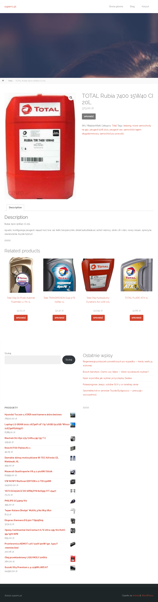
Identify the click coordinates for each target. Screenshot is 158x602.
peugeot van (116, 129)
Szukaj (8, 353)
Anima (135, 595)
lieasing (127, 125)
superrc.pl (10, 6)
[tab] (15, 207)
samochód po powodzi (112, 133)
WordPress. (148, 595)
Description (15, 207)
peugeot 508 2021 (99, 129)
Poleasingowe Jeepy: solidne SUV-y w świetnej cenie (110, 384)
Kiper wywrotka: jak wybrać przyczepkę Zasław (107, 378)
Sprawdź (89, 116)
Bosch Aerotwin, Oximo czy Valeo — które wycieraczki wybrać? (116, 372)
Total (10, 81)
